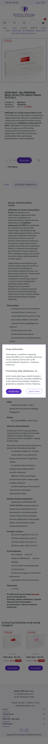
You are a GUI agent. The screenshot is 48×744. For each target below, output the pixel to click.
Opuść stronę (34, 391)
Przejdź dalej (14, 391)
